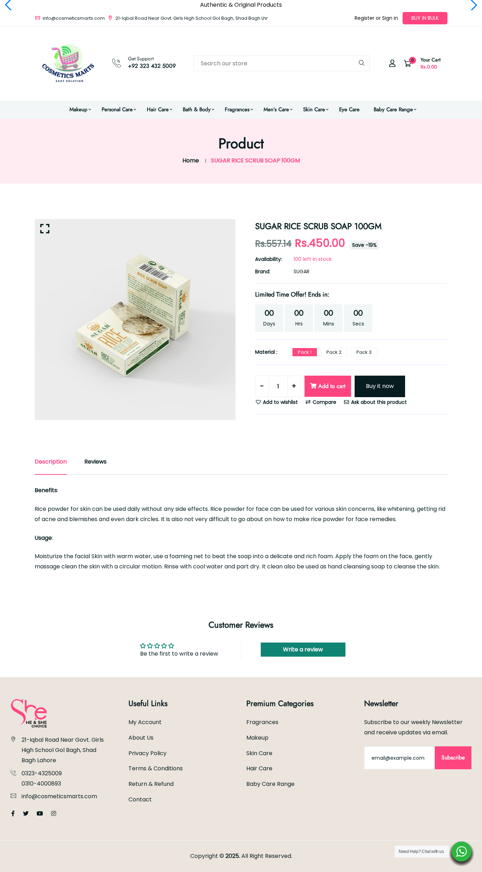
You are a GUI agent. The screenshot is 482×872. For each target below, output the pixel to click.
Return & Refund (151, 784)
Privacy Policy (147, 753)
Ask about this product (378, 402)
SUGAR (301, 271)
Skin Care (314, 109)
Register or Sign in (376, 18)
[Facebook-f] (13, 814)
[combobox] (281, 63)
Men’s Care (276, 109)
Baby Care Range (393, 109)
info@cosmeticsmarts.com (73, 18)
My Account (145, 722)
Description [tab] (51, 462)
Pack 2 (334, 352)
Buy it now (380, 386)
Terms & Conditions (155, 768)
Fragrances (237, 109)
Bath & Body (197, 109)
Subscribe (453, 757)
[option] (135, 319)
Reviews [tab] (95, 462)
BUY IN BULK (425, 18)
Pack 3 (364, 352)
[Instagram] (53, 814)
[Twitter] (25, 814)
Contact (140, 799)
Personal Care (117, 109)
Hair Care (158, 109)
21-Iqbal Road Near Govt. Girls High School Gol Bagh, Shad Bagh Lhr (191, 18)
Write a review (303, 649)
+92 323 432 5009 (152, 66)
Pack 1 (305, 352)
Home (190, 160)
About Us (140, 738)
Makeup (79, 109)
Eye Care (349, 109)
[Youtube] (40, 814)
